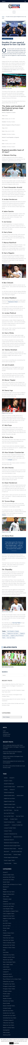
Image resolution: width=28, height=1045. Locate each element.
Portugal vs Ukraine (7, 991)
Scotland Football (7, 1008)
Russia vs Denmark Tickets (9, 1005)
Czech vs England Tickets (8, 913)
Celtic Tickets (6, 896)
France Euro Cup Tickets (8, 938)
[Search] (25, 1)
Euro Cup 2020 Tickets (9, 813)
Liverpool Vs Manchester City (10, 834)
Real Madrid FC (6, 996)
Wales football (6, 1032)
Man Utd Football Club (16, 851)
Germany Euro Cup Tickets (9, 945)
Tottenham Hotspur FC (8, 1020)
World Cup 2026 (6, 1035)
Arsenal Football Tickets (9, 786)
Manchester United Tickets (10, 848)
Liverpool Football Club (17, 825)
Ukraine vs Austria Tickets (8, 1027)
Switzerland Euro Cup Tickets (9, 1018)
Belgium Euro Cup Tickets (9, 891)
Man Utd (20, 848)
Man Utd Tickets (7, 854)
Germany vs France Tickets (9, 947)
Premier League (17, 854)
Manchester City (7, 836)
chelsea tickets (20, 795)
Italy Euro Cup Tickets (8, 959)
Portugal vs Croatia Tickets (9, 986)
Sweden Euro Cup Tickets (9, 1013)
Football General (7, 935)
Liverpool (19, 822)
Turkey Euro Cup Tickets (8, 1022)
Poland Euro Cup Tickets (8, 981)
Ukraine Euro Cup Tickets (8, 1025)
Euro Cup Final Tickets (9, 816)
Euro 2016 (5, 921)
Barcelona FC (6, 887)
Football (6, 819)
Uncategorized (6, 1030)
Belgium (5, 889)
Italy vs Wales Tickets (8, 964)
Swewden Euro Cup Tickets (9, 1015)
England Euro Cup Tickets (8, 916)
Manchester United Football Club (11, 842)
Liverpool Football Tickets (10, 828)
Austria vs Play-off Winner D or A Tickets (12, 884)
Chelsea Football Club (9, 792)
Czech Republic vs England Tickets (10, 911)
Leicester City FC (7, 969)
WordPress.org (6, 736)
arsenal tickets (20, 786)
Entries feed (5, 732)
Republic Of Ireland (7, 998)
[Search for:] (6, 1)
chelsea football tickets (9, 795)
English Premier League (9, 807)
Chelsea (5, 789)
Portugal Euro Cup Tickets (9, 984)
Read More (16, 1043)
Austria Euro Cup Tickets (8, 879)
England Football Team (9, 801)
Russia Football (6, 1003)
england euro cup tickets (9, 798)
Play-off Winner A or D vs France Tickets (12, 979)
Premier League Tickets (9, 860)
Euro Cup (16, 810)
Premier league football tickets (11, 857)
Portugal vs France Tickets (9, 988)
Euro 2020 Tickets (8, 810)
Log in (4, 731)
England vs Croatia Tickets (9, 918)
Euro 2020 (19, 807)
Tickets (15, 863)
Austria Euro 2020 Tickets (9, 877)
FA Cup (4, 930)
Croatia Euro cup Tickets (8, 906)
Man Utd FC (6, 851)
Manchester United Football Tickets (12, 845)
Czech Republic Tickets (8, 908)
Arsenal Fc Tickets (8, 780)
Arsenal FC (12, 777)
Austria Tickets (6, 882)
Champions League (7, 899)
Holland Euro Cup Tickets (8, 955)
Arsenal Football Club (9, 783)
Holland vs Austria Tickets (9, 957)
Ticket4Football (7, 863)
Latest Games (6, 967)
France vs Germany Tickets (9, 942)
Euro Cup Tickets (20, 816)
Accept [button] (11, 1043)
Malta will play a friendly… (8, 667)
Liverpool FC (7, 825)
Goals (4, 950)
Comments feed (6, 734)
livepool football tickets (9, 822)
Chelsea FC (12, 789)
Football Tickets (13, 819)
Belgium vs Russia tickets (8, 894)
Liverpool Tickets (8, 831)
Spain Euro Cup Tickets (8, 1010)
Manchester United (17, 836)
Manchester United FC (9, 839)
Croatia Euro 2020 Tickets (9, 904)
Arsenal (5, 777)
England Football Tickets (9, 804)
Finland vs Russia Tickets (8, 933)
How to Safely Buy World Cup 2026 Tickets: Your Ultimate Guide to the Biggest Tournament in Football (13, 686)
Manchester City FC (7, 974)
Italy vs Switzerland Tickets (9, 962)
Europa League (6, 928)
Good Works (6, 952)
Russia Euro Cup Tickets (8, 1001)
